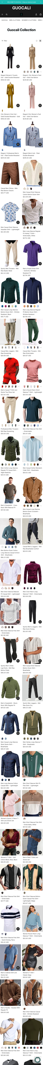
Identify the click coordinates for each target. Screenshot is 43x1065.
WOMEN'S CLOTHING (29, 20)
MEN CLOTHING (14, 20)
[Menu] (2, 14)
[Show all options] (41, 71)
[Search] (6, 14)
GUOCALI (5, 20)
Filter (5, 41)
